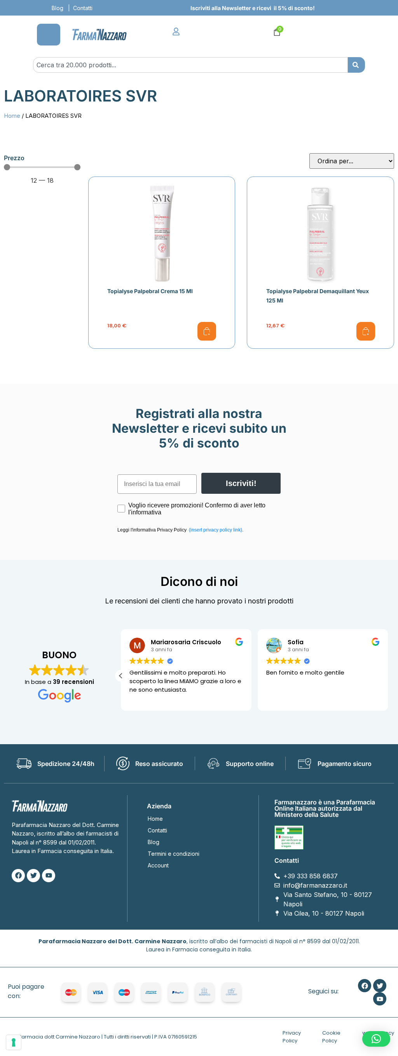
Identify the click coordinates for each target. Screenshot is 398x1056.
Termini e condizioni (173, 853)
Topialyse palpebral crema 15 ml (150, 291)
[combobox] (190, 65)
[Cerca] (356, 65)
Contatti (83, 8)
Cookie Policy (331, 1036)
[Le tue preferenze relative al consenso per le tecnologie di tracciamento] (13, 1042)
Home (12, 115)
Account (158, 865)
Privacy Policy (292, 1036)
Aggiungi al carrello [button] (206, 331)
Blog (57, 8)
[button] (121, 676)
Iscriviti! (241, 483)
